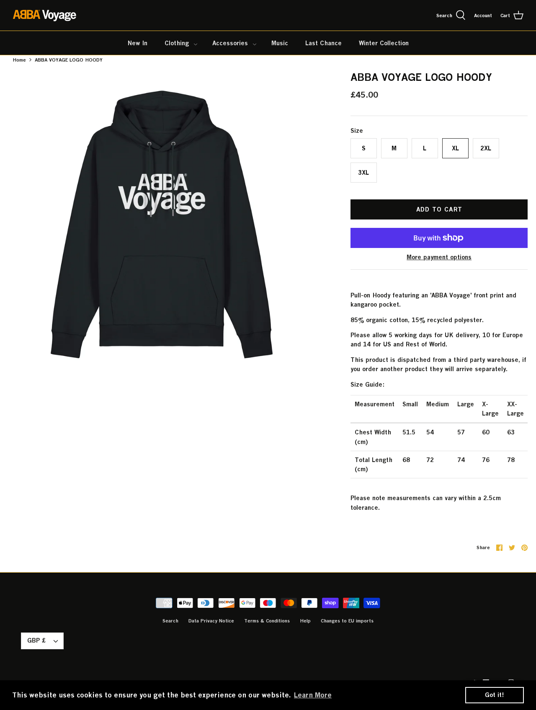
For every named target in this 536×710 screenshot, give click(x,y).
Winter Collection (384, 42)
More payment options (439, 257)
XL (455, 148)
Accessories (230, 42)
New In (137, 42)
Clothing (177, 42)
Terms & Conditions (267, 620)
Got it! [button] (494, 694)
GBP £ (36, 640)
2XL (485, 148)
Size (356, 130)
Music (279, 42)
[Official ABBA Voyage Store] (45, 15)
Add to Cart (439, 209)
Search (170, 620)
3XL (363, 172)
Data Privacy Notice (211, 620)
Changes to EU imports (347, 620)
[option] (161, 224)
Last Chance (323, 42)
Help (305, 620)
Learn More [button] (313, 695)
